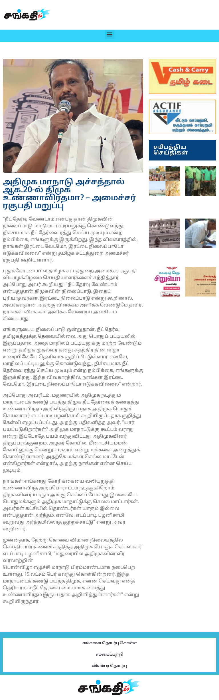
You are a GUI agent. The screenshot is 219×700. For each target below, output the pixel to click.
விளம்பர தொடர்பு (109, 666)
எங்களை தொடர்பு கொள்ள (109, 643)
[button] (109, 34)
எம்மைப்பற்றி (109, 654)
